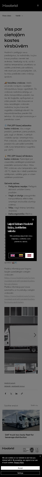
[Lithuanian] (21, 255)
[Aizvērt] (39, 457)
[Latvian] (29, 255)
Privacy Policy (19, 462)
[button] (33, 220)
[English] (13, 255)
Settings (20, 473)
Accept (20, 468)
